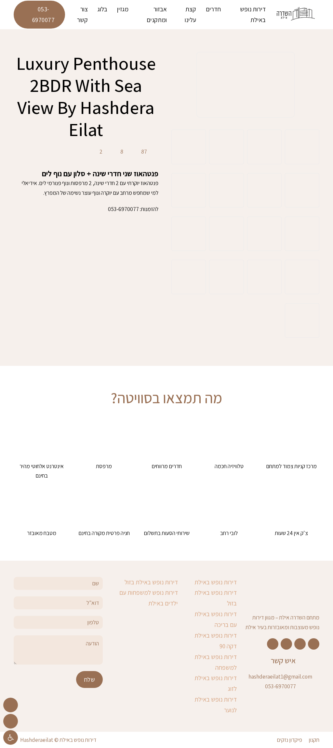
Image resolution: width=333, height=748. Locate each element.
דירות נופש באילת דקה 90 (215, 640)
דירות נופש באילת (253, 14)
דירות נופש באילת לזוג (215, 683)
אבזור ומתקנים (157, 14)
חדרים (213, 9)
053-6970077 (43, 14)
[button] (10, 737)
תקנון (314, 739)
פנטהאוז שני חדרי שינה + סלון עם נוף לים (100, 173)
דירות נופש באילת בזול (215, 597)
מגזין (122, 9)
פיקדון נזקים (289, 739)
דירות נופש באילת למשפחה (215, 662)
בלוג (102, 9)
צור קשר (82, 14)
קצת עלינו (190, 14)
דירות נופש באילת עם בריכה (215, 619)
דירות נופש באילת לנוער (215, 704)
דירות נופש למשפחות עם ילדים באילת (148, 597)
